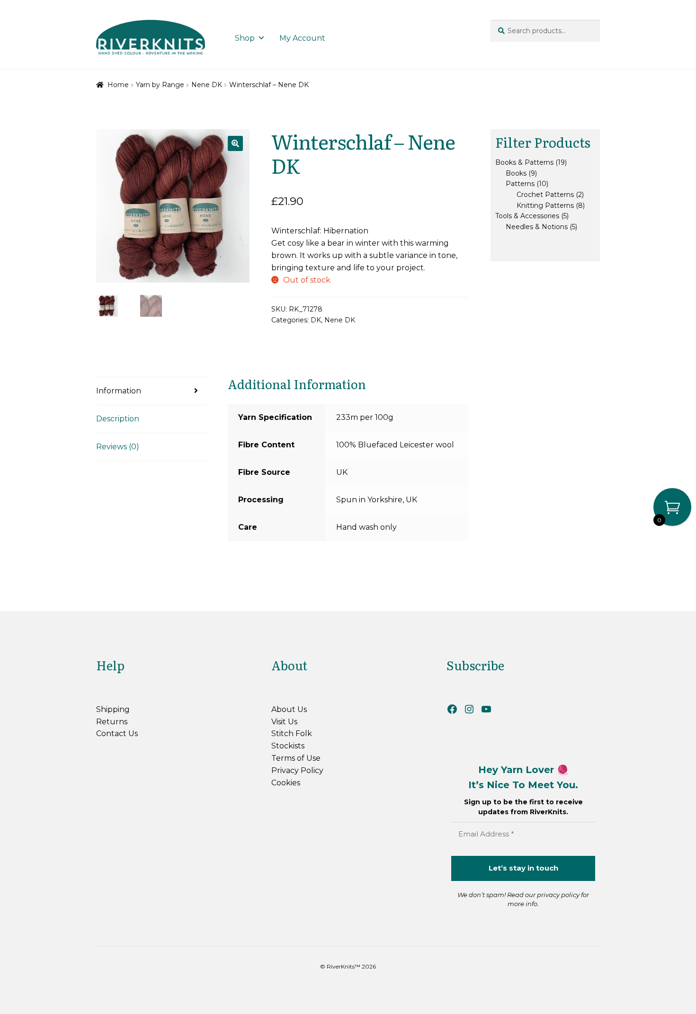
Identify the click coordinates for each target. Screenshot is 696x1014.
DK (316, 320)
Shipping (113, 709)
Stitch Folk (291, 733)
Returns (111, 721)
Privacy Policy (297, 770)
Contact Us (117, 733)
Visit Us (284, 721)
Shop (245, 38)
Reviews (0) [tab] (117, 446)
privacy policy (558, 894)
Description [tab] (117, 418)
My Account (302, 38)
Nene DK (206, 84)
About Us (289, 709)
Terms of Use (296, 758)
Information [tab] (118, 390)
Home (118, 84)
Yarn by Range (160, 84)
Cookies (285, 782)
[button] (235, 143)
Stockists (287, 745)
